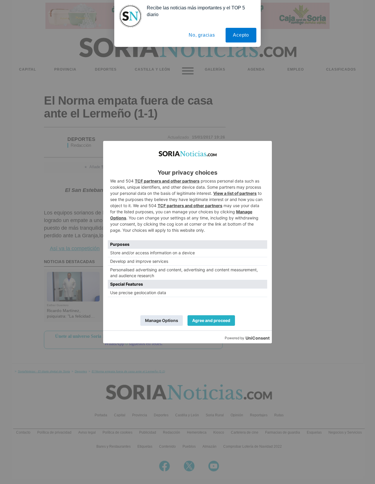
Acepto (241, 35)
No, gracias (202, 35)
